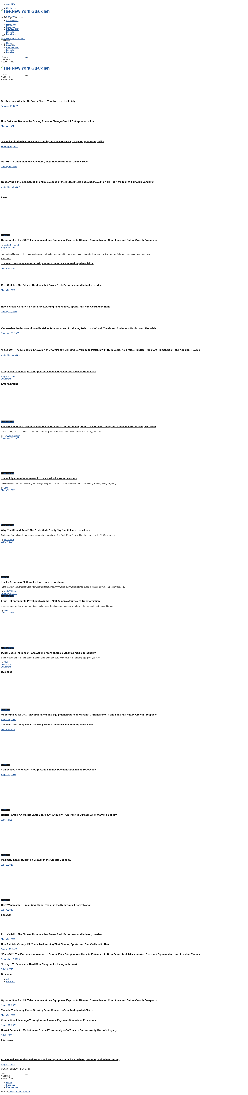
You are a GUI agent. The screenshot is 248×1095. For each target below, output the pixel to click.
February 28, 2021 (9, 146)
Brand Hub (9, 539)
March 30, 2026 (8, 268)
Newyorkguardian (12, 436)
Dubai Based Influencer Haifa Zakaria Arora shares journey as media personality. (48, 653)
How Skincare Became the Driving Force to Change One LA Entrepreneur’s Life (48, 121)
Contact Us (11, 8)
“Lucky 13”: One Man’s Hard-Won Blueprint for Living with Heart (39, 964)
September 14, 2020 (10, 187)
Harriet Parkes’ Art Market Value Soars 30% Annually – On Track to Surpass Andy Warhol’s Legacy (59, 814)
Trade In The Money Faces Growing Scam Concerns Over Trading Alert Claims (47, 263)
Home (9, 25)
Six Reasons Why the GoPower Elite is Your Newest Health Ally (38, 101)
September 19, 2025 (10, 355)
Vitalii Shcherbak (11, 245)
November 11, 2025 (10, 333)
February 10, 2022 (9, 106)
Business (10, 27)
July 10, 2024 (7, 542)
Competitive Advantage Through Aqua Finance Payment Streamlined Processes (48, 371)
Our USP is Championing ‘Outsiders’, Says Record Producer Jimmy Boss (44, 161)
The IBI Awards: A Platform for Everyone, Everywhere (32, 582)
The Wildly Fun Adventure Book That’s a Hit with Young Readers (39, 478)
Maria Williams (10, 591)
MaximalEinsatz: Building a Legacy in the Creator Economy (36, 859)
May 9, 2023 (6, 664)
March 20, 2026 (8, 290)
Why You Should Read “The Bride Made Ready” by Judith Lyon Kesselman (45, 530)
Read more (6, 258)
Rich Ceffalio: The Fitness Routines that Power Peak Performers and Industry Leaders (52, 285)
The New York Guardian (19, 1069)
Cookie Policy (12, 20)
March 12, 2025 (8, 490)
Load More (6, 379)
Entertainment (12, 30)
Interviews (11, 34)
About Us (10, 4)
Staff (6, 488)
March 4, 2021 (7, 126)
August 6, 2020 (8, 1064)
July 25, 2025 (7, 969)
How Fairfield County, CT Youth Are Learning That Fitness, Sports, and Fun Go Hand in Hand (55, 306)
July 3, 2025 (6, 820)
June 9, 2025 (7, 865)
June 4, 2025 (7, 910)
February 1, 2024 (9, 594)
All (7, 979)
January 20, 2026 (9, 312)
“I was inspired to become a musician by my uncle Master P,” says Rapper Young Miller (52, 141)
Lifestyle (10, 32)
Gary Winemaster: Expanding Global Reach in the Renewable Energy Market (46, 905)
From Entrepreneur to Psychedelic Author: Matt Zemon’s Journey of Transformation (50, 601)
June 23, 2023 (7, 613)
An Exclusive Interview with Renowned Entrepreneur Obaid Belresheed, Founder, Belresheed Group (60, 1059)
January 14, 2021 (9, 167)
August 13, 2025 (8, 376)
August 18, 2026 (8, 247)
